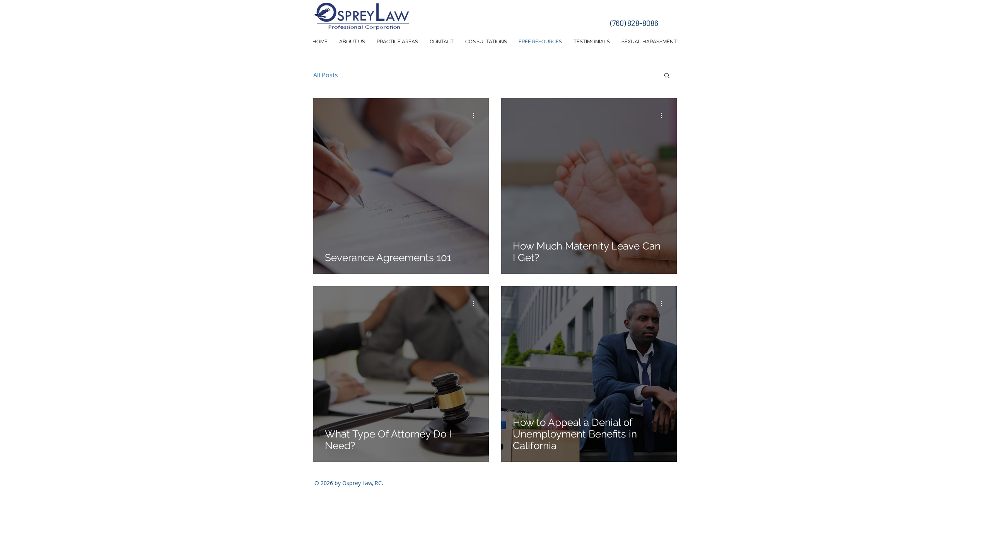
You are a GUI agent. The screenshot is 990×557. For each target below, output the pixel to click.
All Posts (325, 75)
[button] (667, 76)
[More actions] (476, 115)
